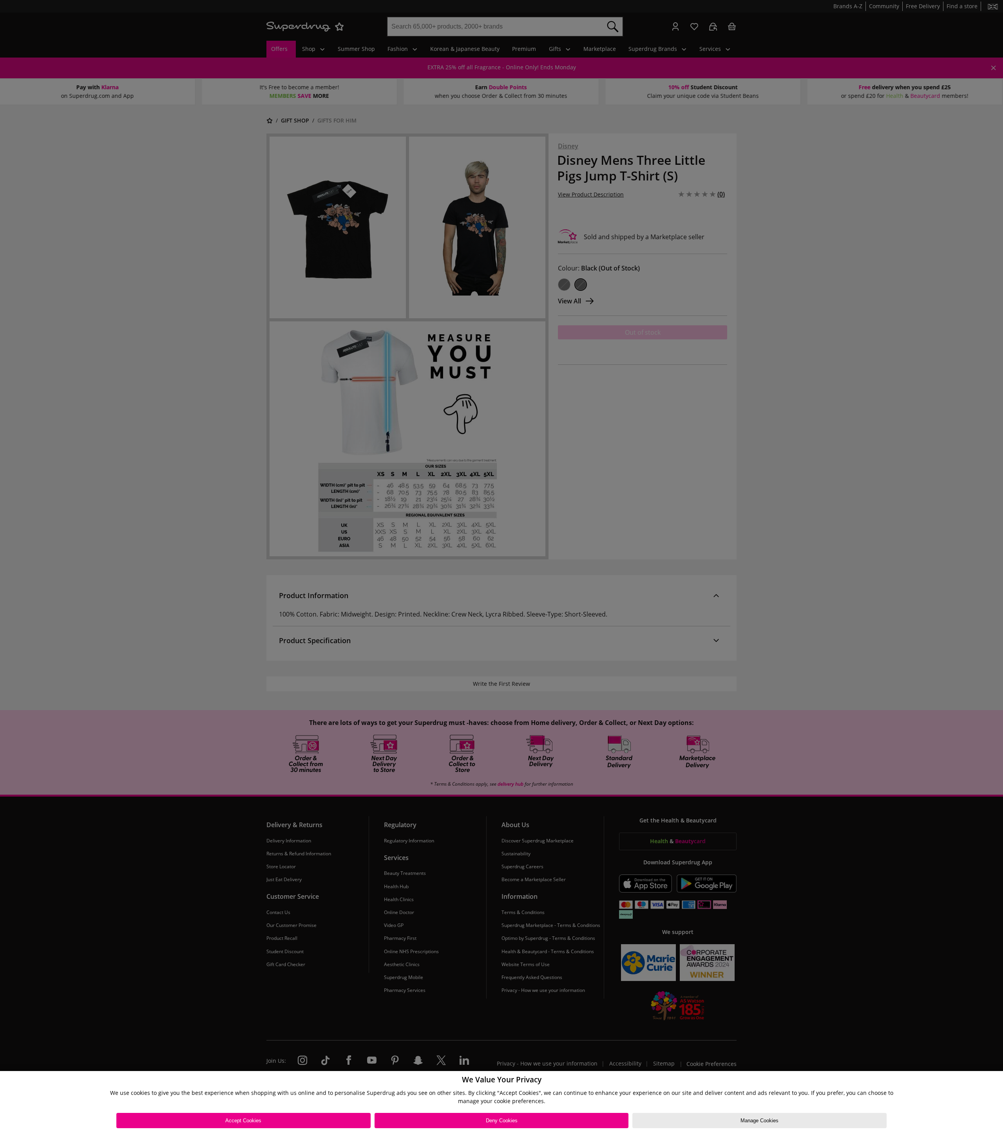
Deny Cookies (502, 1120)
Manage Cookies (759, 1120)
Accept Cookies (243, 1120)
